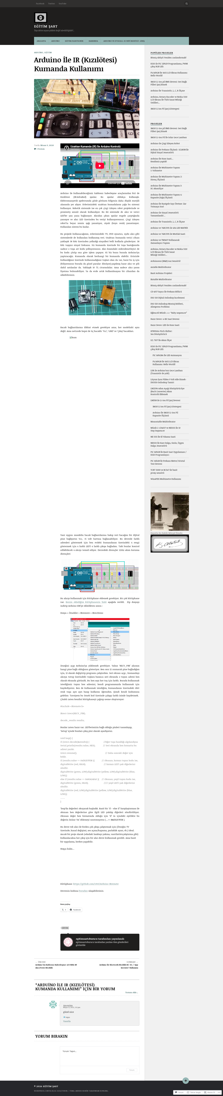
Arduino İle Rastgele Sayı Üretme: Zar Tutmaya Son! (168, 205)
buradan (83, 890)
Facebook (40, 3)
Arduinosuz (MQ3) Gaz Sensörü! (166, 261)
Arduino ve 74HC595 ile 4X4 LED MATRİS (169, 227)
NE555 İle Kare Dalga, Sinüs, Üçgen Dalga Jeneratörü (167, 444)
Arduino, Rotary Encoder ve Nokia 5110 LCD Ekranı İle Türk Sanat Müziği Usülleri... (169, 99)
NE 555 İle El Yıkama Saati (163, 436)
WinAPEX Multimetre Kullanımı (166, 479)
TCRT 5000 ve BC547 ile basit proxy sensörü (164, 471)
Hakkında (93, 41)
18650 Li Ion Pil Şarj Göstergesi (165, 108)
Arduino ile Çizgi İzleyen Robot (165, 143)
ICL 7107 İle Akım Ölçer (161, 340)
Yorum (131, 1070)
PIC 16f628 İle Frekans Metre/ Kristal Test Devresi (168, 462)
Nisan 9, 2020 (47, 145)
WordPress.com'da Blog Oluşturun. (51, 1091)
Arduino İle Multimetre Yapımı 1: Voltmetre (165, 169)
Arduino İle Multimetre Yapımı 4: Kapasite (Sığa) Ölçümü (166, 196)
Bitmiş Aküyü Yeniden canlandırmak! (168, 57)
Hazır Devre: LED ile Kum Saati (165, 325)
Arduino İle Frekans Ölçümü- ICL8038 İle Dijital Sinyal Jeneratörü (170, 151)
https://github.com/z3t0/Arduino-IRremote (96, 883)
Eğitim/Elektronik (74, 41)
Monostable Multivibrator (163, 421)
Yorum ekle (131, 992)
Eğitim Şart (46, 26)
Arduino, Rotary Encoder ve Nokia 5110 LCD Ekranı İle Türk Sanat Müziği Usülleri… (169, 252)
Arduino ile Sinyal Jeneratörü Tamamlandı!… (165, 214)
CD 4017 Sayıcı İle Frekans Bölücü (166, 291)
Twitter (51, 3)
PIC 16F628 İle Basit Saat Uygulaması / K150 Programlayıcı (168, 453)
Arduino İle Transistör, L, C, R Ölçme (168, 90)
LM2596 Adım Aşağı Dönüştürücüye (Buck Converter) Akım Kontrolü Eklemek (167, 391)
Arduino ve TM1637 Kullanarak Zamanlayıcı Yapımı (165, 241)
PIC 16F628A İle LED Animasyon (167, 355)
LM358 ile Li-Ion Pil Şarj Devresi (165, 400)
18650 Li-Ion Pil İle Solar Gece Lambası (169, 137)
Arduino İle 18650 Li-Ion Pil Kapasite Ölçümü (165, 414)
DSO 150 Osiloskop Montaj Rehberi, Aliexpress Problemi (167, 305)
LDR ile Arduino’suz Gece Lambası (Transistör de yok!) (167, 372)
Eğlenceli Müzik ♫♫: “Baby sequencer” (169, 312)
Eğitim (48, 52)
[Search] (186, 3)
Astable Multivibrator (161, 267)
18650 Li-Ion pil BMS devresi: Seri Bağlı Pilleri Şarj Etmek (169, 83)
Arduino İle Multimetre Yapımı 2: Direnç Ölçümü (166, 178)
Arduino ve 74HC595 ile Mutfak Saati (168, 233)
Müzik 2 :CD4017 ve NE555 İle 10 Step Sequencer (165, 429)
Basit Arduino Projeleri (161, 273)
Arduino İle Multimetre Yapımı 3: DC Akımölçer (166, 187)
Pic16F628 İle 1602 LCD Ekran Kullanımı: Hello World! (169, 74)
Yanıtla (67, 1021)
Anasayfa (41, 41)
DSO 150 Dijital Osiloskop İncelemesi (168, 297)
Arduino (55, 41)
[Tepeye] (185, 1080)
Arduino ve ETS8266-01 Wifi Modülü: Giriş (124, 41)
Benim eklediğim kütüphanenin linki (86, 602)
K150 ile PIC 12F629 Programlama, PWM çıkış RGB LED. (169, 65)
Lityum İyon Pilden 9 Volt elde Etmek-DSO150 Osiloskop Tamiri (168, 381)
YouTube (62, 3)
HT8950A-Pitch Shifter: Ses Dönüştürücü (161, 332)
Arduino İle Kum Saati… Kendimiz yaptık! (162, 160)
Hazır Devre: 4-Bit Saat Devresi (165, 319)
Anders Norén (81, 1091)
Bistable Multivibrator (161, 279)
